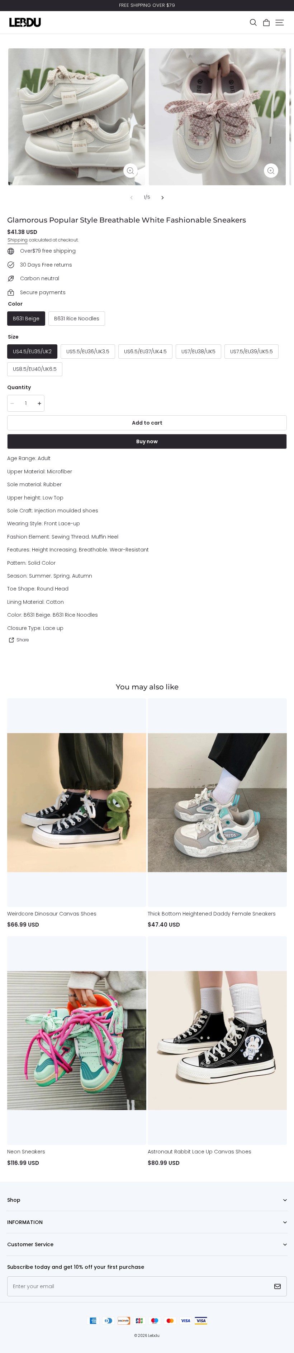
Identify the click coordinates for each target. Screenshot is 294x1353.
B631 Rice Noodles (76, 318)
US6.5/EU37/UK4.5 (145, 351)
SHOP (13, 1211)
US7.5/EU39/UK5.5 (251, 351)
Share (22, 640)
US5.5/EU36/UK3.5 (87, 351)
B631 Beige (26, 318)
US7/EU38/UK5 (198, 351)
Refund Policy (21, 1233)
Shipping (18, 240)
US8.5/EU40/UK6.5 (35, 369)
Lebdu (154, 1335)
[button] (253, 22)
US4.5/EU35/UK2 (32, 351)
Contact (15, 1256)
